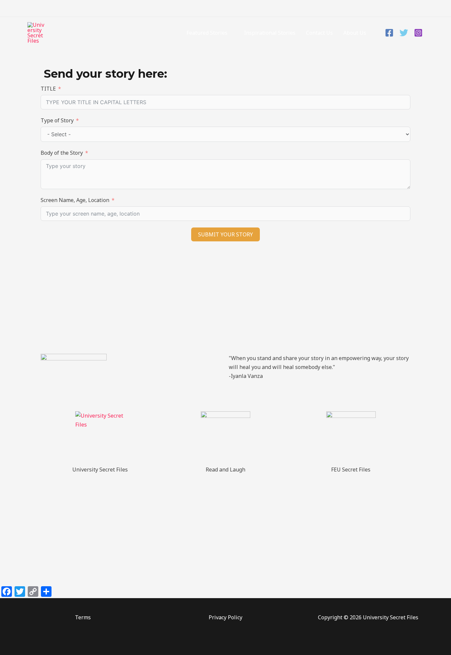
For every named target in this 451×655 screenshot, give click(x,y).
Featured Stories (207, 32)
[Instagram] (418, 32)
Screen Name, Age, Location (75, 200)
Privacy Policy (225, 617)
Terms (83, 617)
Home (168, 32)
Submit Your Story (225, 234)
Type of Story (57, 120)
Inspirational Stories (269, 32)
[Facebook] (389, 32)
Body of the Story (62, 152)
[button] (420, 8)
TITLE (48, 88)
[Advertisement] (225, 301)
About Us (354, 32)
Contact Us (319, 32)
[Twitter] (404, 32)
